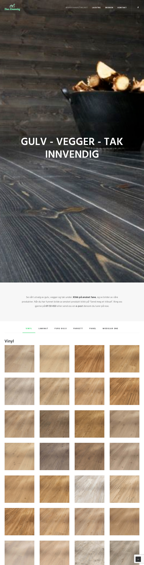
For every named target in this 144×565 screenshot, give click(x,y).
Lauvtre (96, 7)
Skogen (109, 7)
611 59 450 (51, 306)
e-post (79, 306)
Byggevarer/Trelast (77, 7)
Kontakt (122, 7)
